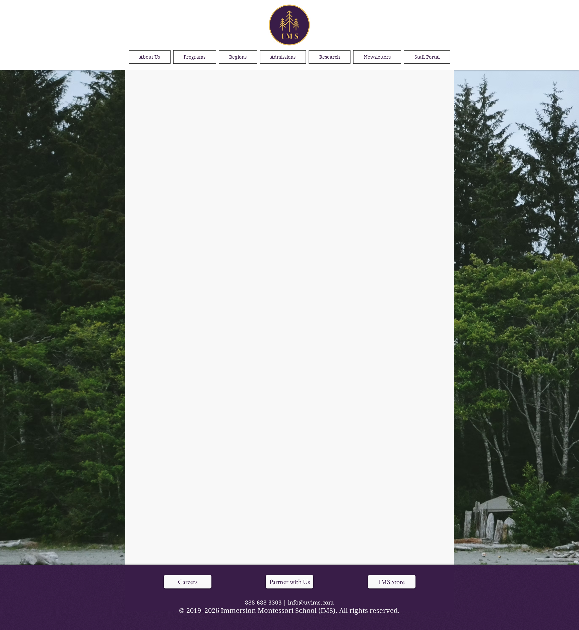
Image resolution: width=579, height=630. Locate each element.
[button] (238, 57)
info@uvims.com (311, 602)
